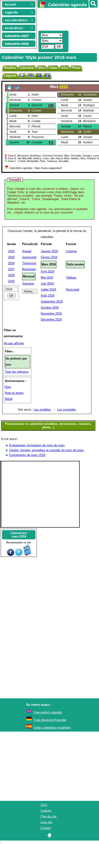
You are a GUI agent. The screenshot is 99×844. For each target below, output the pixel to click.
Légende (10, 75)
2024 (11, 251)
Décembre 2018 (51, 319)
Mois (41, 67)
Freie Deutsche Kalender (50, 720)
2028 (11, 275)
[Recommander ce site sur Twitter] (19, 555)
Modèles (10, 67)
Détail (8, 399)
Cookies (46, 810)
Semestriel (29, 257)
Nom (8, 387)
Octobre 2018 (50, 307)
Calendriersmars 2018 (19, 534)
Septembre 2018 (52, 301)
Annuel (26, 251)
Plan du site (48, 816)
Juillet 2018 (48, 289)
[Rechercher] (93, 4)
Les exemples (66, 409)
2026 (11, 263)
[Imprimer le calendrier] (38, 76)
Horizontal (72, 289)
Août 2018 (47, 295)
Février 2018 (49, 257)
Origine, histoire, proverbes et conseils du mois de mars (46, 450)
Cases (53, 67)
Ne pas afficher (14, 343)
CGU (44, 805)
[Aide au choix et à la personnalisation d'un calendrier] (47, 76)
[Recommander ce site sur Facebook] (10, 555)
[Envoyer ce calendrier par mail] (30, 75)
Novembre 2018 (51, 313)
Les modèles (42, 409)
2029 (11, 281)
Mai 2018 (47, 277)
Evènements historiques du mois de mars (37, 445)
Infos (64, 67)
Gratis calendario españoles (52, 727)
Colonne (71, 251)
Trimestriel (29, 263)
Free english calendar (48, 712)
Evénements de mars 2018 (27, 455)
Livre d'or (46, 822)
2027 (11, 269)
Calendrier (27, 67)
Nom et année (14, 393)
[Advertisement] (66, 18)
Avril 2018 (47, 271)
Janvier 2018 (49, 251)
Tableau (71, 277)
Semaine (28, 283)
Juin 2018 (47, 283)
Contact (46, 828)
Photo (76, 67)
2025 (11, 257)
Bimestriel (28, 269)
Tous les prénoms (17, 371)
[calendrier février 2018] (16, 89)
